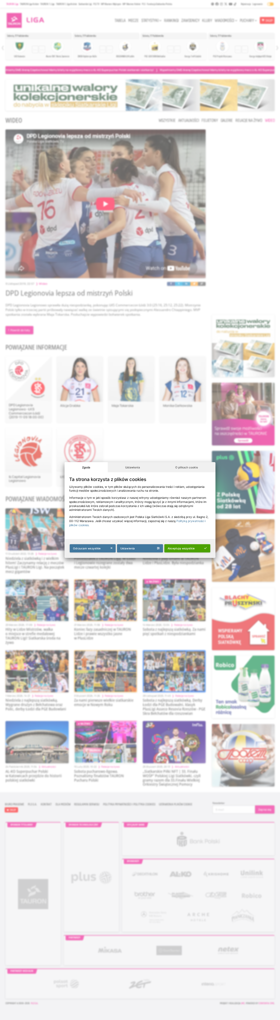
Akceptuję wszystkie (181, 548)
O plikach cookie (186, 467)
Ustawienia (132, 467)
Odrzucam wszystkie (87, 548)
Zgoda (86, 467)
